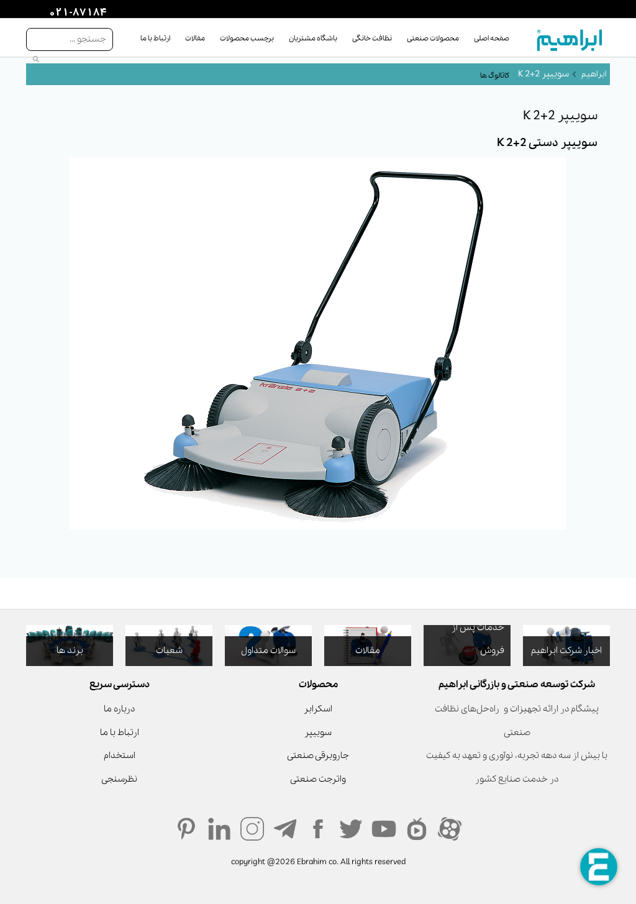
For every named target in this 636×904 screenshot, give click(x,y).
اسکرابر (318, 709)
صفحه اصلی (491, 38)
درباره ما (119, 709)
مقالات (195, 38)
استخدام (119, 755)
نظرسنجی (119, 779)
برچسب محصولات (247, 38)
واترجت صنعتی (318, 779)
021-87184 (76, 13)
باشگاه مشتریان (313, 38)
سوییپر (318, 732)
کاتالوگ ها (494, 76)
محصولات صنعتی (433, 38)
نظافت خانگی (372, 38)
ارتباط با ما (155, 38)
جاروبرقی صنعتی (318, 755)
